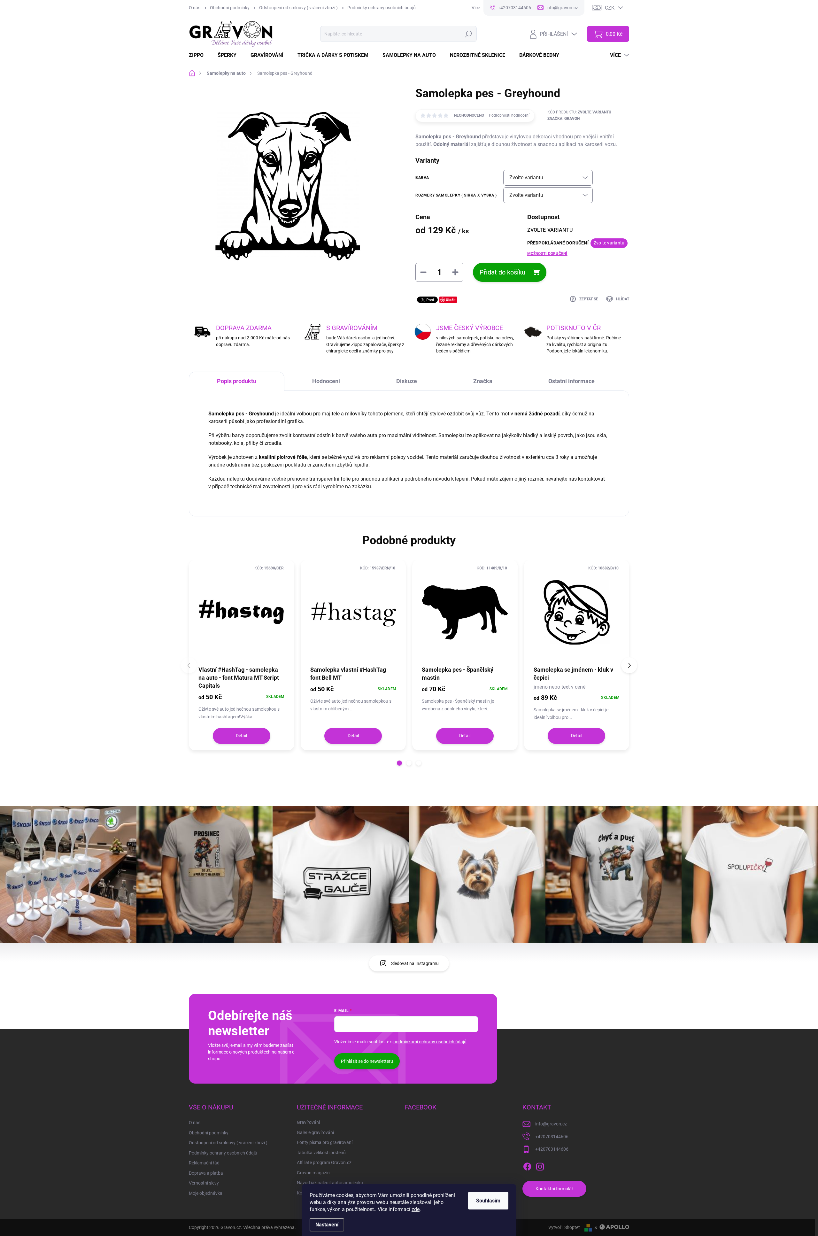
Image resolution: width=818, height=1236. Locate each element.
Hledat (468, 33)
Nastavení (326, 1225)
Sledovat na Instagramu (415, 963)
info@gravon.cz (551, 1123)
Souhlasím (488, 1201)
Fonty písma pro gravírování (324, 1142)
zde (416, 1209)
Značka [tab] (482, 381)
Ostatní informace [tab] (571, 381)
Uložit (451, 299)
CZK (609, 8)
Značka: (563, 118)
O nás (194, 7)
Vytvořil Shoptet (564, 1227)
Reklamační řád (204, 1162)
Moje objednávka (205, 1193)
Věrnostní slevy (204, 1183)
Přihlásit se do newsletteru (367, 1061)
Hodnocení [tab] (326, 381)
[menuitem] (200, 55)
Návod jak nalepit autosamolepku (330, 1182)
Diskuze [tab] (406, 381)
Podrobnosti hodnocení (509, 115)
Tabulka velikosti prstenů (321, 1152)
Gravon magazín (313, 1172)
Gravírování (308, 1122)
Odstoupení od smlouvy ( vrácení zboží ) (298, 7)
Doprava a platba (206, 1173)
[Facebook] (527, 1165)
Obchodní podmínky (230, 7)
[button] (399, 763)
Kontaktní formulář (554, 1188)
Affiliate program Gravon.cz (324, 1162)
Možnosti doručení (547, 253)
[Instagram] (540, 1165)
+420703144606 (551, 1136)
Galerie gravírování (315, 1132)
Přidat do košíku (502, 272)
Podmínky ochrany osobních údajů (381, 7)
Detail (241, 735)
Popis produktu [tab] (236, 381)
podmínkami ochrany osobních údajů (430, 1041)
